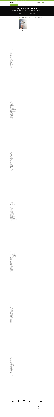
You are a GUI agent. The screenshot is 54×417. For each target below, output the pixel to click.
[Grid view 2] (35, 17)
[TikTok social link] (43, 0)
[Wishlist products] (40, 2)
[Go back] (16, 8)
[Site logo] (12, 2)
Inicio (19, 17)
